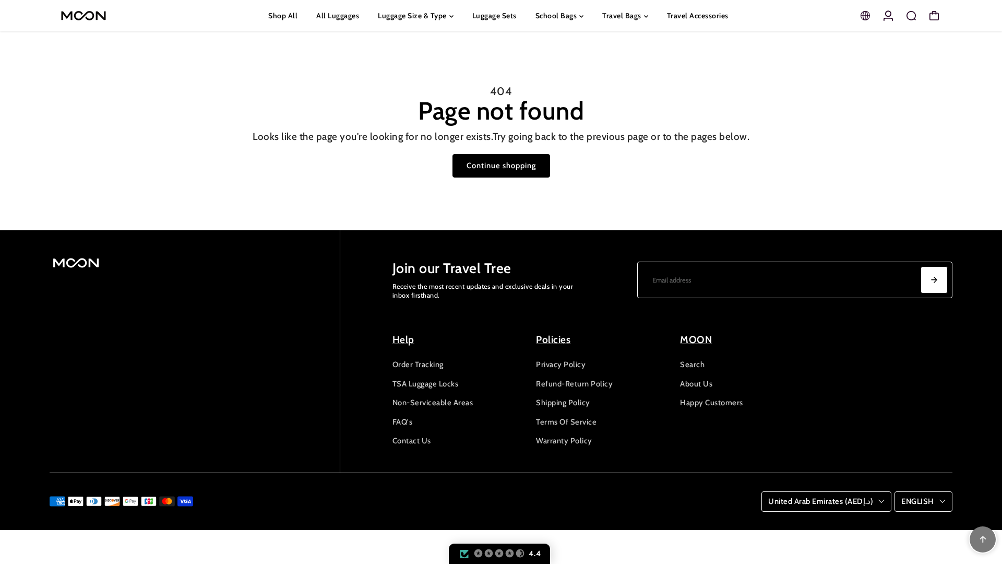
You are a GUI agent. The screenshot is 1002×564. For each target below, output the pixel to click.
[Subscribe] (934, 279)
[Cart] (934, 15)
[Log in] (888, 15)
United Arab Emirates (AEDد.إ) (820, 501)
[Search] (911, 15)
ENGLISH (917, 501)
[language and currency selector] (865, 15)
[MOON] (122, 16)
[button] (499, 554)
